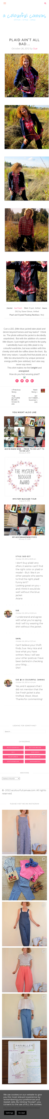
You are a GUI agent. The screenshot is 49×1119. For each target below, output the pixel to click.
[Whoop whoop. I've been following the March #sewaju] (24, 832)
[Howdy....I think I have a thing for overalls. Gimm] (24, 924)
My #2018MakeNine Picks (24, 537)
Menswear (35, 757)
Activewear (35, 747)
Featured (13, 757)
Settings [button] (9, 1113)
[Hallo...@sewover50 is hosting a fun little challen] (24, 878)
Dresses (35, 752)
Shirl (18, 638)
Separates (35, 761)
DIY (13, 752)
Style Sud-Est (23, 556)
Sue (35, 48)
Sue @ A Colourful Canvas (30, 680)
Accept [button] (21, 1113)
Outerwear (13, 761)
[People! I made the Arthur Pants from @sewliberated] (24, 970)
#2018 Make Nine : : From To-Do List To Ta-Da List (24, 450)
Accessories (13, 747)
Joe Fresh (18, 308)
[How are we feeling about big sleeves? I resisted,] (24, 1016)
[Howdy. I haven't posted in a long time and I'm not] (24, 1062)
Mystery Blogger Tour (24, 499)
